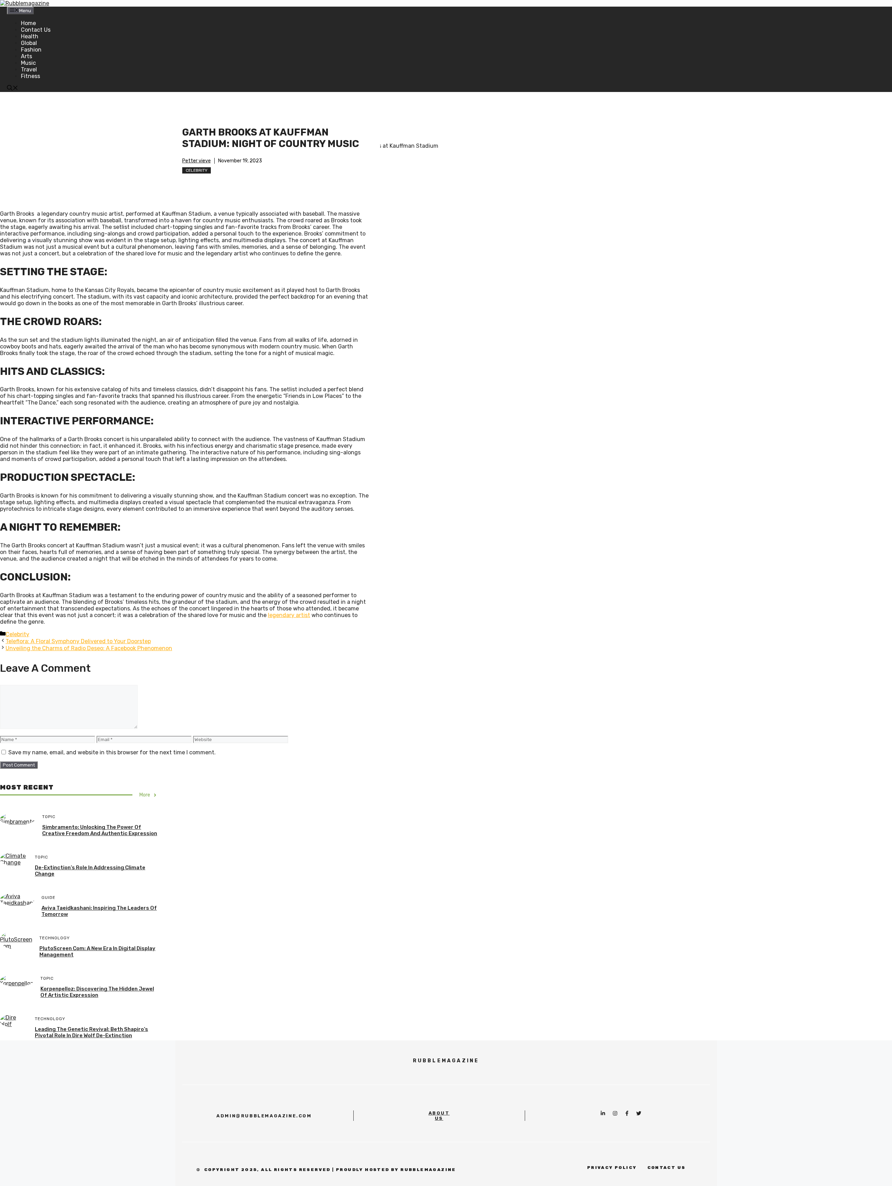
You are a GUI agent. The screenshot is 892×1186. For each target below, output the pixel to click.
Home (28, 23)
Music (28, 63)
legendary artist (289, 615)
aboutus (439, 1115)
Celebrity (196, 170)
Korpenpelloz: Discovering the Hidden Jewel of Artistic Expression (97, 992)
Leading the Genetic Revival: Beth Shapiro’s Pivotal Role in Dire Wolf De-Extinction (91, 1032)
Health (29, 36)
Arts (26, 56)
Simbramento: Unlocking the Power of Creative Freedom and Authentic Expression (99, 830)
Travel (29, 69)
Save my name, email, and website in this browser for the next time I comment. (112, 752)
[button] (12, 88)
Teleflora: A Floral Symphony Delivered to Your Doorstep (78, 641)
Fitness (30, 76)
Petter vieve (196, 161)
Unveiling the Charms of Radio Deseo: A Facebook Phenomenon (89, 648)
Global (29, 43)
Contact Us (36, 29)
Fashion (31, 49)
